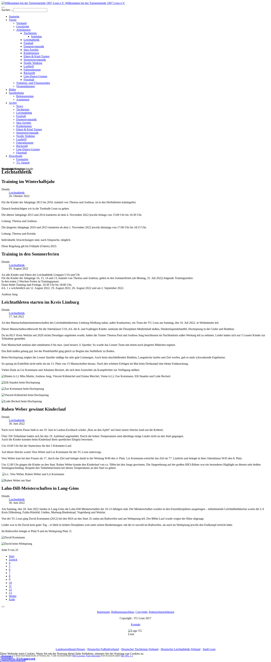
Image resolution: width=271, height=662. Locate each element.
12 (10, 589)
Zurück (13, 559)
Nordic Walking (33, 63)
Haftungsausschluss (122, 611)
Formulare (22, 159)
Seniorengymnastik (35, 59)
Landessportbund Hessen (70, 649)
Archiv (13, 102)
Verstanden (6, 656)
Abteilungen (23, 29)
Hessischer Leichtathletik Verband (180, 649)
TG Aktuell (22, 162)
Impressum (103, 611)
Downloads (15, 156)
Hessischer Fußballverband (103, 649)
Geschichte (22, 26)
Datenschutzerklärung (161, 611)
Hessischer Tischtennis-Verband (139, 649)
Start (11, 556)
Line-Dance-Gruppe (35, 76)
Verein (12, 19)
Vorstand (21, 23)
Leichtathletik (31, 39)
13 (10, 592)
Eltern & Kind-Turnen (36, 56)
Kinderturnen (31, 53)
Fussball (28, 43)
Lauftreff (29, 66)
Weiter (12, 596)
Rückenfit (29, 73)
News (19, 106)
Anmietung (22, 99)
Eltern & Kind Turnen (29, 129)
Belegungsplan (25, 96)
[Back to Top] (2, 606)
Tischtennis (30, 33)
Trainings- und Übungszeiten (33, 82)
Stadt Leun (209, 649)
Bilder (12, 89)
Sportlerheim (16, 92)
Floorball (29, 79)
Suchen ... (7, 9)
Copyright (141, 611)
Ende (12, 599)
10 (10, 582)
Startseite (14, 16)
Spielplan (36, 36)
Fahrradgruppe (32, 69)
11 (10, 586)
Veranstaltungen (25, 86)
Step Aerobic (31, 49)
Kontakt (135, 624)
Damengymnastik (34, 46)
